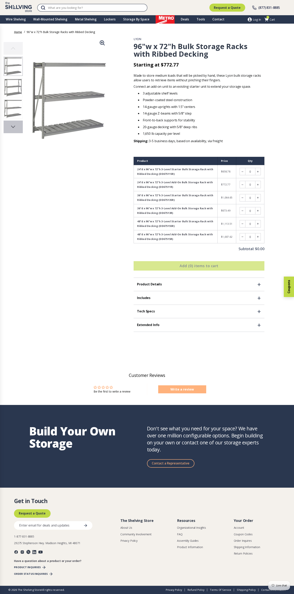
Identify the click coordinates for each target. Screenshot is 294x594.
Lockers (110, 19)
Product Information (190, 547)
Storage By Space (136, 19)
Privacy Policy (129, 540)
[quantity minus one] (242, 171)
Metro (161, 19)
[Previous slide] (13, 48)
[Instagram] (22, 552)
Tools (201, 19)
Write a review (182, 389)
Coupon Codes (243, 534)
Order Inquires (243, 540)
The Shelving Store (29, 590)
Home (18, 32)
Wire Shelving (16, 19)
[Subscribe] (85, 525)
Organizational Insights (191, 527)
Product (142, 161)
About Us (126, 527)
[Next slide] (13, 127)
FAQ (180, 534)
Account (239, 527)
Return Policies (243, 553)
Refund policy (196, 590)
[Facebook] (16, 552)
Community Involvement (136, 534)
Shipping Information (247, 547)
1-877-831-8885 (24, 536)
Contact (218, 19)
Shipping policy (246, 590)
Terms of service (220, 590)
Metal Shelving (86, 19)
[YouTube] (40, 552)
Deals (185, 19)
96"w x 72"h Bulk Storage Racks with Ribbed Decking (61, 32)
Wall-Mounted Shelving (50, 19)
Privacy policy (174, 590)
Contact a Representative (170, 463)
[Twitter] (28, 552)
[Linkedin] (34, 552)
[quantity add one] (258, 171)
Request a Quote (32, 513)
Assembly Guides (188, 540)
